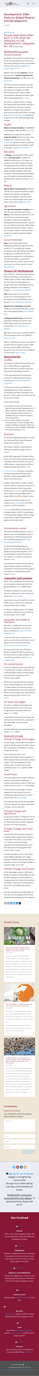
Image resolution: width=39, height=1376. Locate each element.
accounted (18, 503)
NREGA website (9, 267)
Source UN (7, 142)
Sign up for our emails (19, 1173)
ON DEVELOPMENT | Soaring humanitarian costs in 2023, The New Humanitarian (19, 1005)
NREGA (11, 248)
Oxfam (6, 452)
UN (23, 430)
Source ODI (8, 81)
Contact (26, 1364)
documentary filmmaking (23, 1330)
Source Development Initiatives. (20, 290)
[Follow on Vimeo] (14, 1167)
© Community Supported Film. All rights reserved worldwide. (19, 1370)
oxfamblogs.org (9, 32)
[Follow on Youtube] (17, 1167)
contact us (28, 1352)
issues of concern (16, 1333)
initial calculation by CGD (16, 115)
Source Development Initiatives (21, 302)
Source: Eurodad (9, 338)
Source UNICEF (24, 148)
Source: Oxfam (18, 596)
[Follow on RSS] (24, 1167)
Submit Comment (28, 1152)
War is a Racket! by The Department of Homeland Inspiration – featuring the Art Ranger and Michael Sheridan (18, 949)
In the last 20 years (10, 471)
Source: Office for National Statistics (16, 645)
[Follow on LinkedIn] (21, 1167)
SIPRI (11, 395)
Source (19, 587)
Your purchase (10, 1314)
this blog (25, 98)
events (22, 1298)
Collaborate (19, 1250)
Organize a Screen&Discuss (19, 1273)
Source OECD (20, 353)
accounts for (17, 491)
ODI (28, 467)
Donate (19, 1231)
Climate (6, 510)
